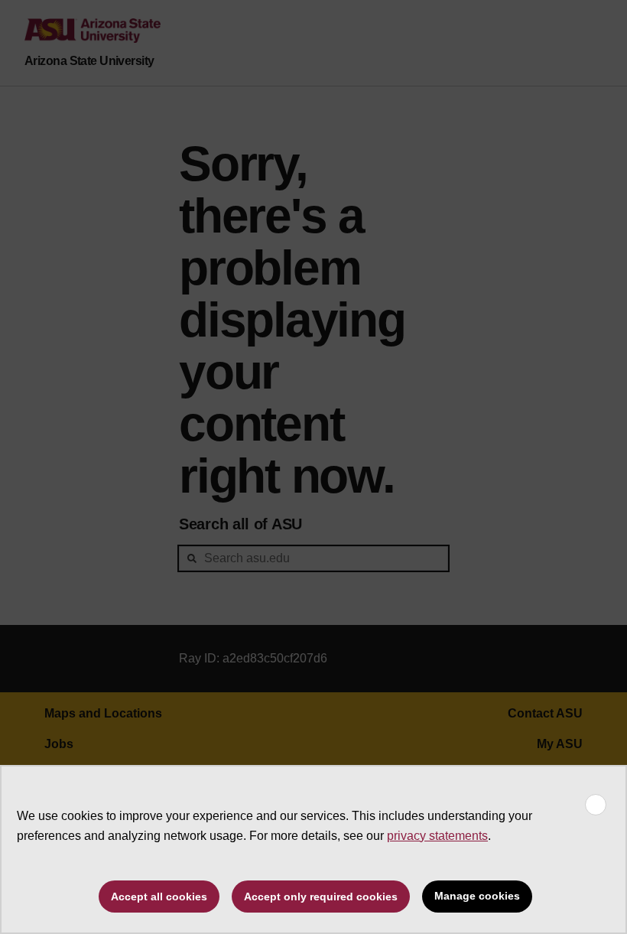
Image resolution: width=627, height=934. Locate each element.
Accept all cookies (159, 896)
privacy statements (437, 835)
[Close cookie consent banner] (595, 804)
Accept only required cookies (321, 896)
